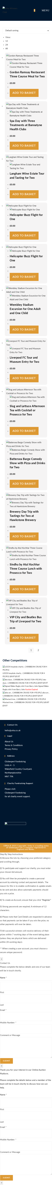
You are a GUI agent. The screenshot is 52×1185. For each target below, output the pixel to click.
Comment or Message (10, 1035)
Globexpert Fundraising (15, 793)
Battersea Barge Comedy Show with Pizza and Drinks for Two (27, 463)
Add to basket (24, 93)
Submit (6, 1061)
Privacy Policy (11, 749)
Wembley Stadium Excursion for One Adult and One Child (25, 309)
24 (6, 45)
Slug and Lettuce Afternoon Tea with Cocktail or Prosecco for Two (27, 410)
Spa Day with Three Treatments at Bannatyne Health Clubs (26, 125)
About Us (9, 742)
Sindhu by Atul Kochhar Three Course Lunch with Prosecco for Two (26, 568)
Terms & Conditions (14, 745)
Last (2, 1005)
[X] (5, 805)
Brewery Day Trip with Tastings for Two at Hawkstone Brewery (24, 516)
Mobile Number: (8, 1023)
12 (6, 41)
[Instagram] (5, 816)
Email (3, 1010)
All (6, 49)
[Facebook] (5, 810)
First (2, 992)
